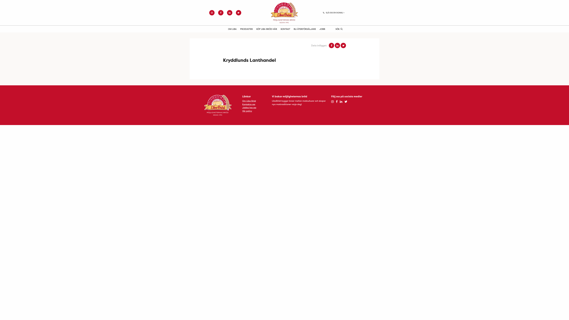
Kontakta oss (248, 104)
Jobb (322, 29)
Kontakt (285, 29)
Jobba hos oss (249, 107)
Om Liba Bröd (249, 100)
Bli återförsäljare (305, 29)
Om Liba (232, 29)
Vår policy (247, 110)
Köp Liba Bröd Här (266, 29)
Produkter (246, 29)
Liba (284, 12)
